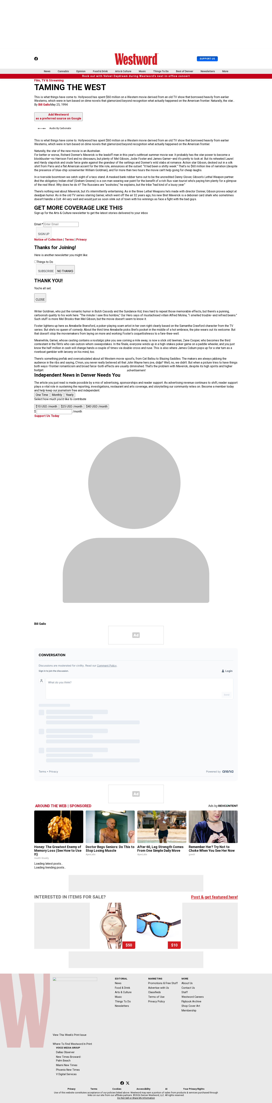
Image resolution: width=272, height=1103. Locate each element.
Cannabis (63, 71)
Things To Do (161, 71)
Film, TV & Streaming (49, 80)
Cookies (116, 1089)
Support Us (207, 58)
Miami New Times (66, 1065)
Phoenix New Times (68, 1069)
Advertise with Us (158, 987)
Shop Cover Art (191, 1005)
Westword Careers (193, 996)
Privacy (81, 239)
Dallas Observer (65, 1052)
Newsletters (208, 71)
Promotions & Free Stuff (163, 983)
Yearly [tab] (70, 395)
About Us (187, 983)
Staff (185, 992)
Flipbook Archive (191, 1001)
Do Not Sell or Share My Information (136, 1098)
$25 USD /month (71, 406)
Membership (189, 1010)
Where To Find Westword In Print (72, 1043)
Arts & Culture (123, 71)
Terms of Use (156, 996)
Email (38, 224)
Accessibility (143, 1089)
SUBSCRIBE (46, 271)
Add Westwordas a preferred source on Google (58, 116)
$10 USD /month (46, 406)
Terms (69, 239)
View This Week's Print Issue (69, 1034)
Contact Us (188, 987)
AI (166, 1089)
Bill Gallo (44, 104)
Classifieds (154, 992)
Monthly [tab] (57, 395)
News (47, 71)
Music (142, 71)
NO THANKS (65, 271)
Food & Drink (100, 71)
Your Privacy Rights (193, 1089)
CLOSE (40, 299)
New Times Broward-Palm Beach (68, 1058)
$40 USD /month (97, 406)
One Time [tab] (42, 395)
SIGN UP (43, 234)
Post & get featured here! (214, 897)
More (225, 71)
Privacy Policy (156, 1001)
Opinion (80, 71)
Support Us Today (46, 416)
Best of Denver (184, 71)
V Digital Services (66, 1074)
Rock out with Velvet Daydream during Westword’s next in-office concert (136, 76)
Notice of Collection (48, 239)
